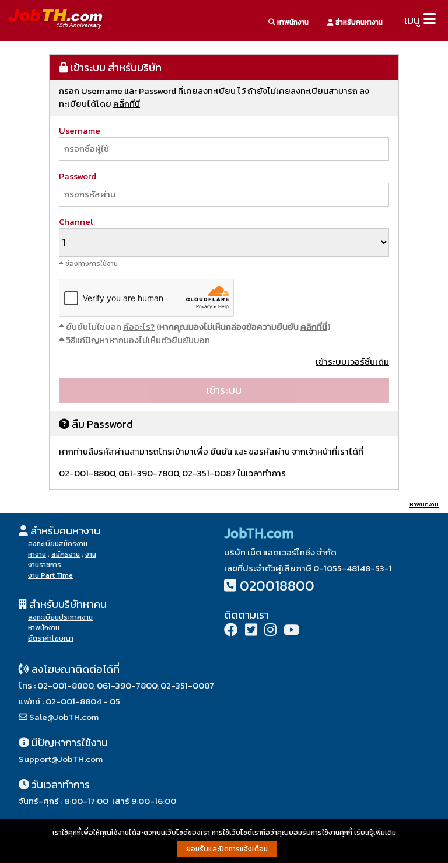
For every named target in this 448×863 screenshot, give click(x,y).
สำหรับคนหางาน (358, 22)
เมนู (412, 20)
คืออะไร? (139, 326)
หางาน (37, 554)
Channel (76, 221)
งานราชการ (44, 565)
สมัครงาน (65, 554)
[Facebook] (231, 631)
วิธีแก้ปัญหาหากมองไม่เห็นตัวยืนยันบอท (138, 340)
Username (79, 130)
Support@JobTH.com (61, 759)
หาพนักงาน (292, 22)
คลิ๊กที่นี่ (126, 103)
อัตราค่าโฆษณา (51, 638)
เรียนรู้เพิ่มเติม (375, 832)
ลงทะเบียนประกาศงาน (60, 617)
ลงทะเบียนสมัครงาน (58, 544)
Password (77, 176)
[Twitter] (251, 631)
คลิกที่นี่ (313, 326)
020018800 (277, 585)
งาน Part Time (50, 575)
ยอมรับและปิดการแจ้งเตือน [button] (227, 849)
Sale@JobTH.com (64, 717)
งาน (90, 554)
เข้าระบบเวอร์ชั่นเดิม (352, 361)
